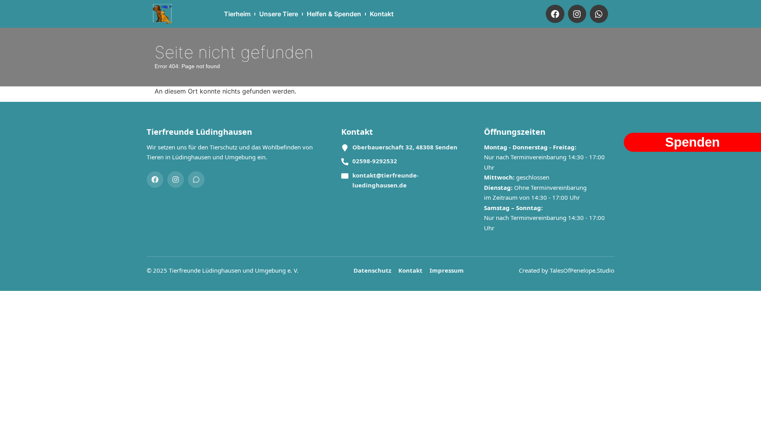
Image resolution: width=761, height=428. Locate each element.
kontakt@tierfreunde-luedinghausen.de (385, 180)
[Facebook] (555, 14)
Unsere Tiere (278, 14)
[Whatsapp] (599, 14)
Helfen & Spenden (334, 14)
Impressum (447, 270)
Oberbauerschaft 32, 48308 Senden (404, 147)
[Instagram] (577, 14)
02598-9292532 (374, 161)
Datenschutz (372, 270)
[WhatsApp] (196, 179)
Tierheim (237, 14)
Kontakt (382, 14)
